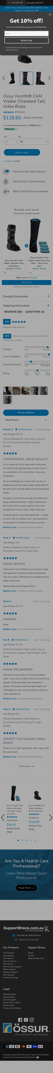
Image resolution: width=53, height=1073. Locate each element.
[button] (50, 14)
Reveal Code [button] (26, 40)
